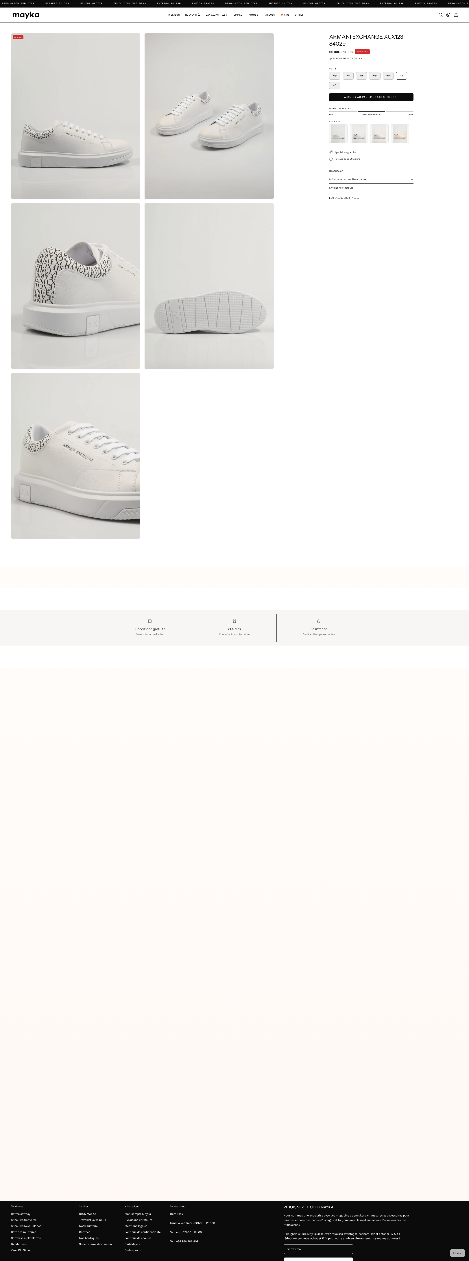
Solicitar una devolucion (95, 1244)
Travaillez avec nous (92, 1220)
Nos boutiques (89, 1238)
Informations (132, 1206)
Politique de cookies (138, 1238)
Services (83, 1206)
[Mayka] (25, 15)
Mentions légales (136, 1226)
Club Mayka (132, 1244)
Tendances (17, 1206)
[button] (216, 15)
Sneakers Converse (23, 1220)
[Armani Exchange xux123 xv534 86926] (400, 134)
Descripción (336, 170)
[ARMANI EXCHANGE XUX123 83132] (338, 134)
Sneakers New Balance (26, 1226)
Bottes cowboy (20, 1214)
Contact (84, 1232)
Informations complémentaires (347, 179)
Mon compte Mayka (138, 1214)
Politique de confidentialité (143, 1232)
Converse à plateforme (26, 1238)
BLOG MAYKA (87, 1214)
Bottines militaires (23, 1232)
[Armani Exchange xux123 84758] (359, 134)
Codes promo (133, 1250)
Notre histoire (88, 1226)
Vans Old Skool (21, 1250)
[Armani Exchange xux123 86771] (379, 134)
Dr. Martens (19, 1244)
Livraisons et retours (341, 187)
